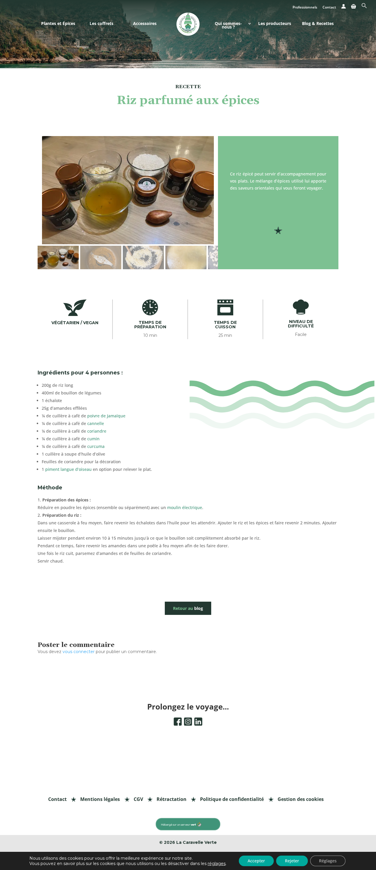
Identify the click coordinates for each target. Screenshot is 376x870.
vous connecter (79, 651)
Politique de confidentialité (232, 799)
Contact (329, 8)
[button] (364, 7)
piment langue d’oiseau (68, 469)
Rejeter (292, 861)
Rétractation (172, 799)
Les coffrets (101, 24)
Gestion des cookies (301, 799)
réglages (217, 863)
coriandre (96, 431)
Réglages (328, 861)
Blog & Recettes (318, 24)
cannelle (95, 423)
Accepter (256, 861)
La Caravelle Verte (196, 842)
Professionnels (305, 8)
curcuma (96, 446)
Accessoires (145, 24)
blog (188, 608)
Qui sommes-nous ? (228, 26)
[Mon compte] (343, 8)
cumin (93, 438)
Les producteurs (274, 24)
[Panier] (353, 8)
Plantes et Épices (58, 24)
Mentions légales (100, 799)
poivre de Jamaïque (106, 416)
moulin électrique (184, 507)
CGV (138, 799)
